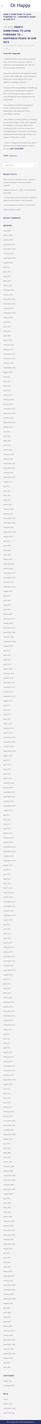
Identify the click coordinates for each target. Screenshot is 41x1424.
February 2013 (8, 947)
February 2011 (8, 1057)
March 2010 (7, 1107)
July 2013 (6, 924)
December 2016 (9, 737)
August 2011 (8, 1029)
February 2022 (8, 454)
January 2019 (8, 623)
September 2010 (9, 1080)
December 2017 (9, 682)
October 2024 (8, 308)
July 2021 (6, 486)
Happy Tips (22, 45)
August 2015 (8, 810)
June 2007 (7, 1258)
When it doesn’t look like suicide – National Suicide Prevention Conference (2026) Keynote (19, 182)
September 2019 (9, 587)
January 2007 (8, 1280)
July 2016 (6, 760)
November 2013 (9, 906)
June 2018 (7, 655)
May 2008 (7, 1207)
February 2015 (8, 838)
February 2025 (8, 290)
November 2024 (9, 304)
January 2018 (8, 678)
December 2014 (9, 847)
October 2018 (8, 637)
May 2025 (7, 276)
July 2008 (6, 1198)
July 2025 (6, 267)
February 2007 (8, 1276)
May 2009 (7, 1153)
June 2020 (7, 546)
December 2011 (9, 1011)
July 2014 (6, 870)
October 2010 (8, 1075)
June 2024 (7, 326)
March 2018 (7, 669)
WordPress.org (8, 1413)
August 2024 (8, 317)
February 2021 (8, 509)
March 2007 (7, 1271)
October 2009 (8, 1130)
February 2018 (8, 673)
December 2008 (9, 1175)
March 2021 (7, 504)
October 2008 (8, 1185)
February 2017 (8, 728)
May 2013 (7, 934)
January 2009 (8, 1171)
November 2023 (9, 358)
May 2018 (7, 660)
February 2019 (8, 619)
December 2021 (9, 463)
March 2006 (7, 1326)
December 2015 (9, 792)
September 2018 (9, 641)
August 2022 (8, 427)
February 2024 (8, 345)
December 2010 (9, 1066)
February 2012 (8, 1002)
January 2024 (8, 349)
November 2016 (9, 742)
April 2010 (7, 1102)
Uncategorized (8, 1385)
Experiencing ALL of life (12, 209)
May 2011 (7, 1043)
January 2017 (8, 733)
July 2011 (6, 1034)
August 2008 (8, 1194)
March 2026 (7, 235)
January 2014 (8, 897)
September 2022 (9, 422)
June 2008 (7, 1203)
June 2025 (7, 272)
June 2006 (7, 1312)
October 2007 (8, 1239)
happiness (13, 156)
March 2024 (7, 340)
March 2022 (7, 450)
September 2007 (9, 1244)
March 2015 (7, 833)
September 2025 (9, 258)
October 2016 (8, 746)
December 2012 (9, 956)
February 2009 (8, 1166)
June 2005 (7, 1367)
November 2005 (9, 1344)
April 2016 (7, 774)
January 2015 (8, 842)
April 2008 (7, 1212)
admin (31, 45)
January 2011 (8, 1061)
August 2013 (8, 920)
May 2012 (7, 988)
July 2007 (6, 1253)
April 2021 (7, 500)
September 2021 (9, 477)
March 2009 (7, 1162)
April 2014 (7, 883)
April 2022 (7, 445)
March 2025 (7, 285)
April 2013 (7, 938)
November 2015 (9, 797)
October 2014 (8, 856)
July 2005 (6, 1363)
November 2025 (9, 249)
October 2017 (8, 692)
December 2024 (9, 299)
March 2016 (7, 778)
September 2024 (9, 313)
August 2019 (8, 591)
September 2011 (9, 1025)
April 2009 (7, 1157)
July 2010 (6, 1089)
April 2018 (7, 664)
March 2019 (7, 614)
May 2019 (7, 605)
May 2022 (7, 441)
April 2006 (7, 1322)
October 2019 (8, 582)
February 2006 (8, 1331)
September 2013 (9, 915)
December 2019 (9, 573)
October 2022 (8, 418)
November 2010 (9, 1070)
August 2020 (8, 536)
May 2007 (7, 1262)
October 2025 (8, 253)
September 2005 (9, 1353)
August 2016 (8, 756)
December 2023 (9, 354)
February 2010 (8, 1112)
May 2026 (7, 231)
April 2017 (7, 719)
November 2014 (9, 851)
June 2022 (7, 436)
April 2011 (7, 1048)
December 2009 (9, 1121)
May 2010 (7, 1098)
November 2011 (9, 1016)
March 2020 (7, 559)
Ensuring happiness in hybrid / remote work (19, 205)
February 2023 (8, 399)
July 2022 (6, 431)
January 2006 (8, 1335)
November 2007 (9, 1235)
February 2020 (8, 564)
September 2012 (9, 970)
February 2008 (8, 1221)
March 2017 (7, 724)
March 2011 (7, 1052)
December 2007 (9, 1230)
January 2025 (8, 294)
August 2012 (8, 975)
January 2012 (8, 1007)
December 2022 (9, 409)
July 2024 (6, 322)
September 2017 (9, 696)
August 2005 (8, 1358)
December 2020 (9, 518)
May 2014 (7, 879)
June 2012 (7, 984)
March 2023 (7, 395)
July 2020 (6, 541)
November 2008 (9, 1180)
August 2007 (8, 1248)
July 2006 (6, 1308)
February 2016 (8, 783)
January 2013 (8, 952)
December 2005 (9, 1340)
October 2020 (8, 527)
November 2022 (9, 413)
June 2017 (7, 710)
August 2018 (8, 646)
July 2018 (6, 651)
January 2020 (8, 568)
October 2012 (8, 965)
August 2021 (8, 482)
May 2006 (7, 1317)
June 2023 (7, 381)
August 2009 (8, 1139)
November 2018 (9, 632)
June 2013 (7, 929)
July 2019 (6, 596)
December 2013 (9, 902)
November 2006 (9, 1290)
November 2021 (9, 468)
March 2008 (7, 1217)
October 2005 (8, 1349)
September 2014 (9, 860)
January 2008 (8, 1226)
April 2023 (7, 390)
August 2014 (8, 865)
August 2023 (8, 372)
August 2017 (8, 701)
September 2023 (9, 368)
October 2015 (8, 801)
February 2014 (8, 892)
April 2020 (7, 555)
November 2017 (9, 687)
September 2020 (9, 532)
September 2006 (9, 1299)
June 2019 (7, 600)
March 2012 (7, 997)
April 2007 (7, 1267)
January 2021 (8, 514)
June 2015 (7, 819)
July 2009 (6, 1143)
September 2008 (9, 1189)
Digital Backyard (29, 1422)
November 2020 (9, 523)
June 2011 (7, 1039)
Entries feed (7, 1404)
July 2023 (6, 377)
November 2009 (9, 1125)
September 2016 (9, 751)
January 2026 (8, 240)
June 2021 (7, 491)
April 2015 (7, 829)
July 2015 (6, 815)
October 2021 (8, 473)
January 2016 (8, 787)
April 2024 (7, 336)
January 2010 (8, 1116)
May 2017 (7, 714)
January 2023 (8, 404)
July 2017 (6, 705)
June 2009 (7, 1148)
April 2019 (7, 609)
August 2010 (8, 1084)
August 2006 (8, 1303)
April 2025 (7, 281)
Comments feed (9, 1408)
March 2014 (7, 888)
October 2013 (8, 911)
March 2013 (7, 943)
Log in (5, 1399)
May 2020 (7, 550)
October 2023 (8, 363)
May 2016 (7, 769)
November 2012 (9, 961)
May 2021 (7, 495)
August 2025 (8, 263)
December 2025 (9, 244)
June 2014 (7, 874)
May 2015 (7, 824)
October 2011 (8, 1020)
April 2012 (7, 993)
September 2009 (9, 1134)
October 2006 (8, 1294)
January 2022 (8, 459)
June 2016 (7, 765)
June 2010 (7, 1093)
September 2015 (9, 806)
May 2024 (7, 331)
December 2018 (9, 628)
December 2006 (9, 1285)
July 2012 (6, 979)
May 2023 (7, 386)
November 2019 (9, 577)
